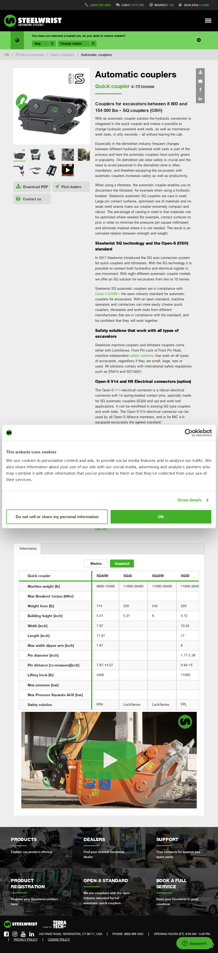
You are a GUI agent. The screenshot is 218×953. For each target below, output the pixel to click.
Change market (71, 43)
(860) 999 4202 (101, 5)
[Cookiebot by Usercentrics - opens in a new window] (188, 433)
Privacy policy (25, 939)
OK (161, 516)
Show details (189, 500)
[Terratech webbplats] (54, 925)
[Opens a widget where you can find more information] (194, 943)
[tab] (27, 548)
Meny (208, 20)
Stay (38, 43)
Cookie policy (59, 939)
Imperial (122, 563)
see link (101, 529)
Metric (96, 563)
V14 (118, 390)
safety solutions (142, 356)
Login (204, 5)
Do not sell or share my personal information (57, 516)
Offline (137, 5)
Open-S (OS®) (106, 294)
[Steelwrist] (34, 21)
